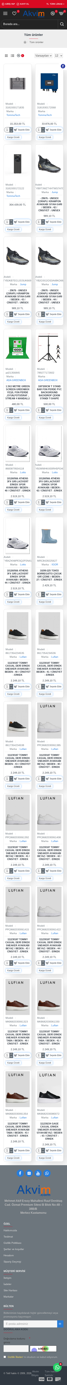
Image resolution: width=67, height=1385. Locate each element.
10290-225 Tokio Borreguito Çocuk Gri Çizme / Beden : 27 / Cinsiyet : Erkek (49, 575)
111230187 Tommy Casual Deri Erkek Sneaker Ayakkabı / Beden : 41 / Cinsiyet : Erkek (49, 669)
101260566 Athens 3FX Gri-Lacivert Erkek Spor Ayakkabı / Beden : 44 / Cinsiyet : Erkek (18, 576)
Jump (55, 192)
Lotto (23, 472)
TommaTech (13, 115)
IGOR (55, 564)
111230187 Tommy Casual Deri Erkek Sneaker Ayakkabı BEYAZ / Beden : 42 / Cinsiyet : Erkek (49, 853)
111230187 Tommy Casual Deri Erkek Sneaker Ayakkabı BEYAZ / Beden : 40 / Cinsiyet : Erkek (49, 761)
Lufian (23, 656)
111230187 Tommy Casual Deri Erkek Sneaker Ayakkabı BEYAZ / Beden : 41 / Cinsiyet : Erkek (17, 853)
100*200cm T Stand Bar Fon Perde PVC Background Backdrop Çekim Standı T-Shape (49, 392)
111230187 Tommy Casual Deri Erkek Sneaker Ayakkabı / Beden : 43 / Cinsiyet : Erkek (18, 761)
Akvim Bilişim (35, 1373)
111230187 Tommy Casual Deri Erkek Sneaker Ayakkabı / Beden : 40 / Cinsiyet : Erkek (18, 669)
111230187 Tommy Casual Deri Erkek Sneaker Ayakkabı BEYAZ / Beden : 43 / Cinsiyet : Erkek (17, 945)
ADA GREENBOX (16, 380)
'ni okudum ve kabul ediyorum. (33, 1357)
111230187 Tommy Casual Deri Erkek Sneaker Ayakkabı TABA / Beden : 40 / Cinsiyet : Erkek (17, 1037)
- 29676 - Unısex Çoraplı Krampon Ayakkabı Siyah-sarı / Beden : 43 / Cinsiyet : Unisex (17, 296)
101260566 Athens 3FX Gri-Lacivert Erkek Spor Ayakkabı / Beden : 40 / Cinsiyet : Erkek (18, 484)
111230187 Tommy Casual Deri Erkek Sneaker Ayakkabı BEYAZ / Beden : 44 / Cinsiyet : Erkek (49, 945)
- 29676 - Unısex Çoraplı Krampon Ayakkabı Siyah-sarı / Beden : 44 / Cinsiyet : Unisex (49, 296)
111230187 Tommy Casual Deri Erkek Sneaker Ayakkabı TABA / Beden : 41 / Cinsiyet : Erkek (49, 1037)
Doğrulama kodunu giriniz (14, 1340)
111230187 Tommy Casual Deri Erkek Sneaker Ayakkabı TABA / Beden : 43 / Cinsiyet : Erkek (17, 1129)
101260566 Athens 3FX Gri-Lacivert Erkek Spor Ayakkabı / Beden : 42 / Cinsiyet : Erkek (49, 484)
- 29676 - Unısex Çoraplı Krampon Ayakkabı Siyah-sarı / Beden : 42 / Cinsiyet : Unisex (49, 204)
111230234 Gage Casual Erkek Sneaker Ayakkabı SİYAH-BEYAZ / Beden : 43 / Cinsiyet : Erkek (49, 1131)
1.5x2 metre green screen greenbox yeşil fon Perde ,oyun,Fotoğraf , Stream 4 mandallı (17, 392)
